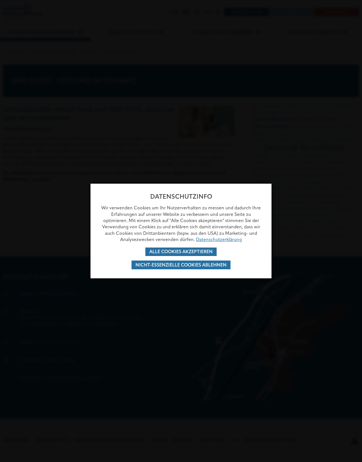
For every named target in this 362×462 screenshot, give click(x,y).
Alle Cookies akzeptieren (181, 251)
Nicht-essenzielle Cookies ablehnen (181, 265)
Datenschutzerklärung (219, 239)
